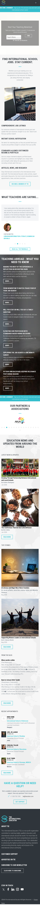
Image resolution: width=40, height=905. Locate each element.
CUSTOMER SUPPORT (9, 854)
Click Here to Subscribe (12, 871)
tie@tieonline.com (28, 796)
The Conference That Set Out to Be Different (16, 528)
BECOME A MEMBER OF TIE (20, 184)
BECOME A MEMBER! (6, 8)
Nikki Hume (10, 717)
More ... (7, 281)
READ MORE (7, 537)
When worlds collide (8, 660)
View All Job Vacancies (20, 40)
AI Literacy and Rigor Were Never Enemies (15, 588)
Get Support (20, 802)
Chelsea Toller (12, 745)
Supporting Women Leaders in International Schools (18, 638)
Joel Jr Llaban (12, 732)
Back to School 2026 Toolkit (10, 680)
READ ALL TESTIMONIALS (20, 249)
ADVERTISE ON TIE (8, 859)
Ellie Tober (11, 758)
